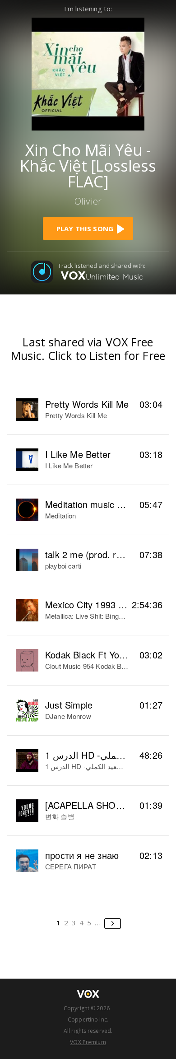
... (98, 922)
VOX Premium (88, 1042)
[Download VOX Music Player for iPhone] (88, 73)
